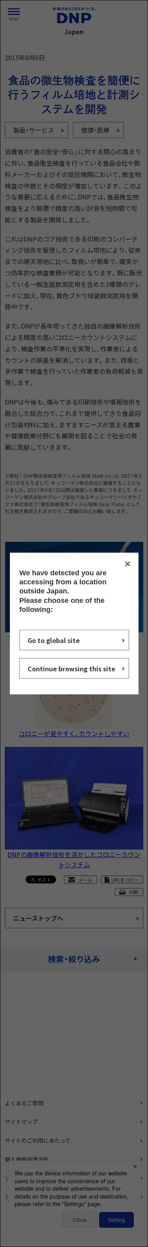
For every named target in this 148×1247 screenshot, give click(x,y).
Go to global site (54, 640)
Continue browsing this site (71, 668)
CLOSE (127, 563)
